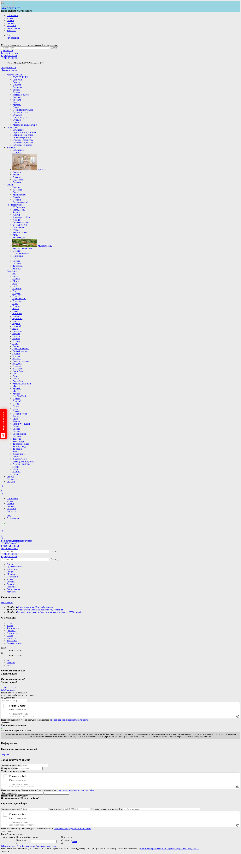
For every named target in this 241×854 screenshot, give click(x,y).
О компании (12, 15)
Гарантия (11, 587)
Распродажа (12, 479)
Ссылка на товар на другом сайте (106, 809)
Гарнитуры (12, 127)
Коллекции (12, 271)
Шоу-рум (11, 481)
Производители (14, 205)
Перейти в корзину (26, 846)
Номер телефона (9, 768)
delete (3, 8)
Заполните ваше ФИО (11, 765)
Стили (10, 185)
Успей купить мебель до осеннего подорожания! (40, 610)
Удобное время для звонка (13, 771)
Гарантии (11, 25)
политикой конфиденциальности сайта (69, 720)
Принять (5, 851)
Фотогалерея (13, 628)
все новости (7, 602)
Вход (9, 35)
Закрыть (5, 754)
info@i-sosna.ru (8, 690)
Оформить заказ (8, 846)
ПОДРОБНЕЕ (13, 8)
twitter (9, 665)
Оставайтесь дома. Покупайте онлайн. (35, 607)
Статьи (10, 635)
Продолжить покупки (46, 846)
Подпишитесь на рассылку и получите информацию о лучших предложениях (18, 695)
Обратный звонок (9, 548)
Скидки (10, 476)
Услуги (10, 18)
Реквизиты (12, 633)
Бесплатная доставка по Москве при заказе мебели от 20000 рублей (49, 612)
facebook (11, 662)
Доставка (11, 23)
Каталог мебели (14, 75)
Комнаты (11, 147)
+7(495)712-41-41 (9, 687)
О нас (9, 623)
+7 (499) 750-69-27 (10, 58)
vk (8, 660)
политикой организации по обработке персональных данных (169, 848)
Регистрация (13, 38)
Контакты (11, 30)
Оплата (10, 20)
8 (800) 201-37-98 (9, 55)
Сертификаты (13, 28)
